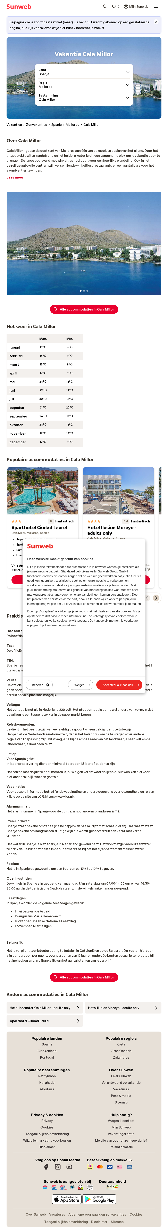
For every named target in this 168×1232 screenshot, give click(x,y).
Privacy (47, 1121)
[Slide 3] (87, 291)
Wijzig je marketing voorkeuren (47, 1140)
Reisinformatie (121, 1147)
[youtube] (69, 1169)
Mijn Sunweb (121, 1127)
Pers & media (121, 1096)
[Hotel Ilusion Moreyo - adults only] (118, 527)
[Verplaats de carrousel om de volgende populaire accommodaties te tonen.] (156, 598)
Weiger (79, 685)
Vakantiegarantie (121, 1134)
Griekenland (47, 1051)
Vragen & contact (121, 1121)
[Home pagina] (19, 6)
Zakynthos (121, 1057)
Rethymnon (47, 1076)
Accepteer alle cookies (118, 685)
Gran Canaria (121, 1051)
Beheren (37, 685)
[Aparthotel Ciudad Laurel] (42, 527)
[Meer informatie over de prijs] (148, 569)
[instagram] (57, 1169)
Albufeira (47, 1089)
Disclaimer (47, 1147)
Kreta (121, 1044)
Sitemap (121, 1102)
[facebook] (46, 1169)
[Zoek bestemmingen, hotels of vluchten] (105, 6)
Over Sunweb (121, 1076)
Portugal (47, 1057)
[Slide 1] (81, 291)
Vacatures (121, 1089)
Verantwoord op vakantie (121, 1083)
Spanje (47, 1044)
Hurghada (46, 1083)
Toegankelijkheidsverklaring (47, 1134)
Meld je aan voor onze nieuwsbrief (121, 1140)
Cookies (46, 1127)
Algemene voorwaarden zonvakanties (97, 1214)
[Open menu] (155, 6)
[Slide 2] (84, 291)
